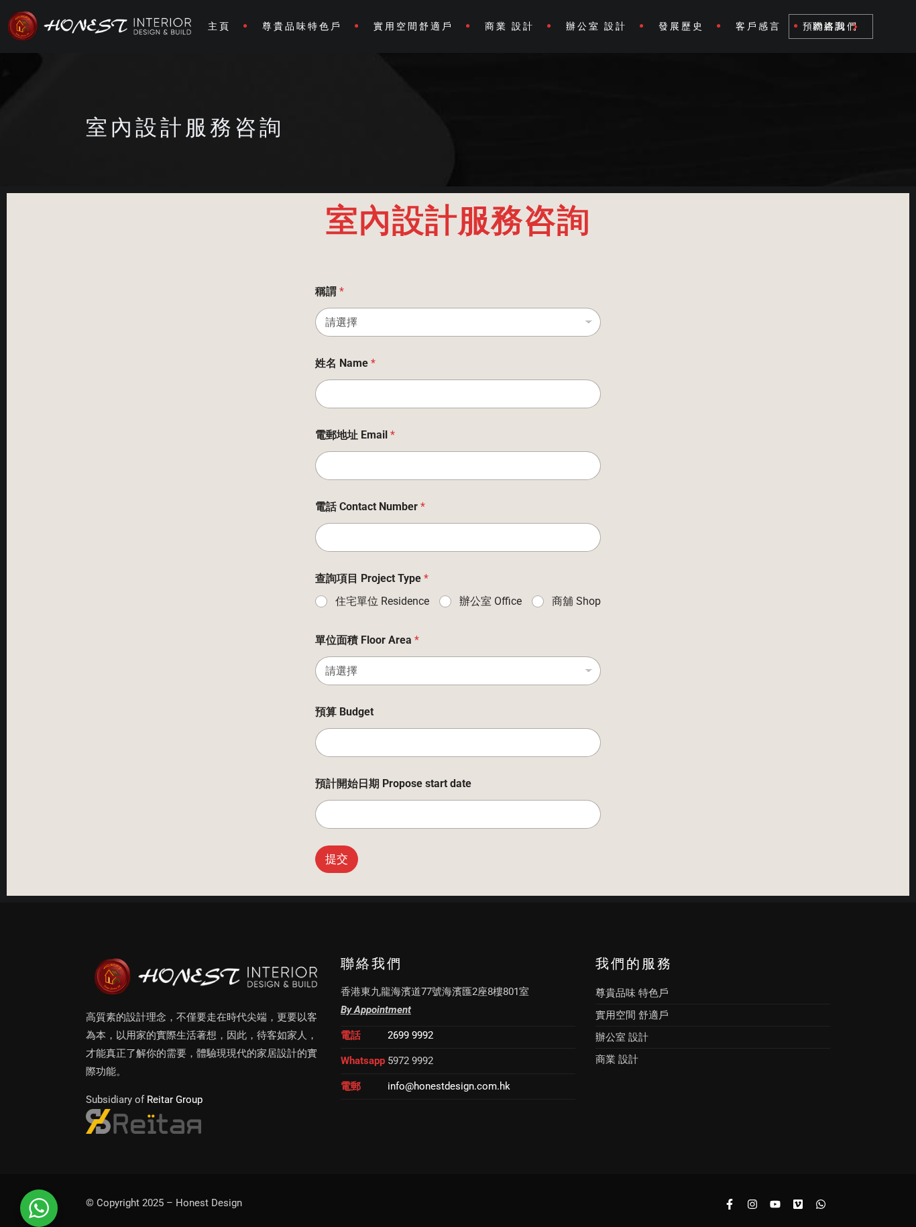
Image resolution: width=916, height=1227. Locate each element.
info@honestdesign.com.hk (449, 1086)
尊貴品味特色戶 (302, 26)
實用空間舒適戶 (413, 26)
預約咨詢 (824, 26)
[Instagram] (752, 1204)
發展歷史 (681, 26)
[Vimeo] (797, 1204)
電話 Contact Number (370, 506)
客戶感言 (758, 26)
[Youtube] (775, 1204)
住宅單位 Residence (382, 601)
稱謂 (329, 291)
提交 (336, 859)
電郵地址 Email (355, 434)
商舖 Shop (576, 601)
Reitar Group (175, 1100)
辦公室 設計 (596, 26)
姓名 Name (345, 363)
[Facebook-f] (730, 1204)
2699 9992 (410, 1035)
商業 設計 (509, 26)
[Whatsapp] (820, 1204)
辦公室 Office (490, 601)
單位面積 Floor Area (367, 640)
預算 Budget (344, 711)
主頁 (219, 26)
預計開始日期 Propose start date (393, 783)
